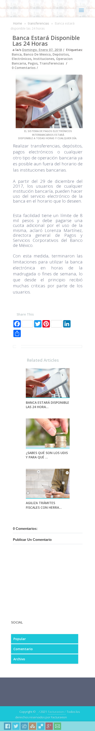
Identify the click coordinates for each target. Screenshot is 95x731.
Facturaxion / (56, 712)
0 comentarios (24, 67)
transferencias (38, 23)
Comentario (23, 649)
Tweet (16, 726)
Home (17, 23)
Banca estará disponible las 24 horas (46, 40)
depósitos (61, 54)
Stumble (32, 726)
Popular (19, 639)
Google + (49, 726)
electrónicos (21, 58)
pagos (33, 63)
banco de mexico (37, 54)
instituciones (43, 58)
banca (17, 54)
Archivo (19, 659)
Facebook (7, 726)
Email (57, 726)
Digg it (24, 726)
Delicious (41, 726)
